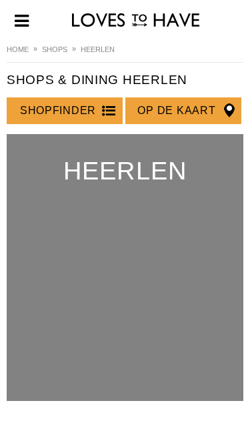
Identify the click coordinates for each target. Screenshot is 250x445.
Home (18, 49)
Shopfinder (58, 110)
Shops (54, 49)
